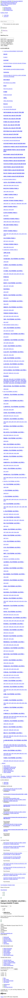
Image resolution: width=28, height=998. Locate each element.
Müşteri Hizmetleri (7, 948)
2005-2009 (5, 348)
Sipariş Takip (4, 3)
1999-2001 (11, 361)
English (9, 9)
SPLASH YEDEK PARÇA (10, 225)
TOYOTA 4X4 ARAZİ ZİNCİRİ (12, 137)
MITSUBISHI (7, 66)
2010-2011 (11, 415)
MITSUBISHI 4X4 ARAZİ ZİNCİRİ (13, 112)
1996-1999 (11, 620)
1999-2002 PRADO (9, 746)
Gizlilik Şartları (6, 964)
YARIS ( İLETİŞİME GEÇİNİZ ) (12, 758)
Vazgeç (5, 45)
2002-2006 (16, 453)
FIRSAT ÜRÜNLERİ (8, 771)
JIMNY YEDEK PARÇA (10, 206)
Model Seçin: (4, 41)
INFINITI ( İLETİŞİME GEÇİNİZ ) (13, 580)
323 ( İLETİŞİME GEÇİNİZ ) (11, 503)
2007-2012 (21, 273)
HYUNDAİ (6, 79)
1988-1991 (5, 355)
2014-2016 (5, 336)
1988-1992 (5, 716)
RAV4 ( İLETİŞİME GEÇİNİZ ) (12, 750)
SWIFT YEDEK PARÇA (10, 231)
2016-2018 (11, 191)
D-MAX (5, 57)
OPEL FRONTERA (8, 101)
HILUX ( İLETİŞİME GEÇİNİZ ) (12, 733)
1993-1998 (11, 716)
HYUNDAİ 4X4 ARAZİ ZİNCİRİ (12, 131)
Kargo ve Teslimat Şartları (9, 962)
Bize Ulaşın (6, 979)
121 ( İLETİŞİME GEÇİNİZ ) (11, 484)
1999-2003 (11, 273)
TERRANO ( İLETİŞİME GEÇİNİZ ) (14, 666)
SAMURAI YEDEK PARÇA (11, 218)
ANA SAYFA (6, 765)
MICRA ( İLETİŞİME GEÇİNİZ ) (13, 598)
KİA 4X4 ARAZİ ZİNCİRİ (10, 134)
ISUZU (5, 54)
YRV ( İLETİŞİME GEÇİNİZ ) (12, 319)
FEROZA (6, 277)
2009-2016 (16, 367)
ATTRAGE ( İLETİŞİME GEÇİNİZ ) (14, 333)
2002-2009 (5, 465)
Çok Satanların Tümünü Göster (8, 885)
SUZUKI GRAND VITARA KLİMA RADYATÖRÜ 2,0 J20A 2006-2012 (12, 857)
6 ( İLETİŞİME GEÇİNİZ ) (11, 511)
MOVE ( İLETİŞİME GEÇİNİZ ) (12, 295)
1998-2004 (11, 197)
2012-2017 (16, 415)
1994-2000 (5, 753)
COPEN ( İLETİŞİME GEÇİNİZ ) (13, 265)
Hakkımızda (9, 3)
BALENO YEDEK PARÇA (11, 188)
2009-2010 (11, 477)
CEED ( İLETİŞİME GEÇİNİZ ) (12, 412)
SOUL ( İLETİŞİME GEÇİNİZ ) (12, 468)
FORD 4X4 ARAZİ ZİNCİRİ (11, 122)
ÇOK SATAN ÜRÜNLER (9, 767)
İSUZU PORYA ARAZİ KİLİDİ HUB (13, 173)
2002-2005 (16, 736)
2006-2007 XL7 (7, 203)
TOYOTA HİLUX (7, 75)
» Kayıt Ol (5, 16)
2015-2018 (21, 361)
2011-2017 (5, 589)
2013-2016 (11, 241)
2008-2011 (11, 435)
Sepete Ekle (6, 810)
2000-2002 (5, 595)
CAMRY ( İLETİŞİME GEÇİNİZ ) (13, 700)
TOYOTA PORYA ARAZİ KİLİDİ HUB (14, 164)
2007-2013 (5, 241)
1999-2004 (5, 389)
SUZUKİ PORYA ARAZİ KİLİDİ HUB (14, 143)
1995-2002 (16, 477)
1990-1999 (5, 273)
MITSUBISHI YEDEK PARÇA (10, 324)
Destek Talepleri (7, 949)
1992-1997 (16, 520)
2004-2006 (11, 185)
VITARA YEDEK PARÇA (10, 244)
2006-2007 (5, 608)
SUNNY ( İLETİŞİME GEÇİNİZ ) (13, 660)
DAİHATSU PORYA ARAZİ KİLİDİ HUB (15, 146)
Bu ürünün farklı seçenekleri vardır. (11, 798)
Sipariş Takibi (6, 951)
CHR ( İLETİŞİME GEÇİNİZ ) (12, 694)
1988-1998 (5, 247)
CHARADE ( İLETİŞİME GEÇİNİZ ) (14, 258)
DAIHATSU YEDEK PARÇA (10, 249)
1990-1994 (5, 663)
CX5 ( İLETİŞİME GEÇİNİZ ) (12, 547)
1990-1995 (11, 506)
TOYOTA (6, 72)
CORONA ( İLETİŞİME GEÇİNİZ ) (13, 721)
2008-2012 (11, 373)
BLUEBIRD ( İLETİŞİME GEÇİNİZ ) (14, 574)
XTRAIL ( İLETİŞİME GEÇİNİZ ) (13, 672)
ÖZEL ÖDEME (7, 772)
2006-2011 (16, 447)
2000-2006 (5, 565)
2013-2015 (16, 614)
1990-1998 (5, 361)
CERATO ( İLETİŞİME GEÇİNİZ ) (13, 419)
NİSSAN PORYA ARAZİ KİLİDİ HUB (14, 157)
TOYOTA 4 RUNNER (8, 76)
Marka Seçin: (4, 39)
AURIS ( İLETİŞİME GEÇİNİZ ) (12, 680)
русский (11, 10)
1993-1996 (5, 669)
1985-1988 (5, 520)
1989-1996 (5, 233)
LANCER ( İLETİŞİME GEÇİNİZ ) (13, 364)
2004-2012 (5, 209)
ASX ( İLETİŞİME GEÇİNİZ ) (12, 327)
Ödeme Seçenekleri (7, 941)
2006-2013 (5, 632)
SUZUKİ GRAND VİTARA (19, 63)
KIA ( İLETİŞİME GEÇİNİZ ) (10, 391)
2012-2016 (21, 233)
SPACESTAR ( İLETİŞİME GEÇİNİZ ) (14, 386)
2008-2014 (5, 493)
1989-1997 (5, 639)
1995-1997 (16, 506)
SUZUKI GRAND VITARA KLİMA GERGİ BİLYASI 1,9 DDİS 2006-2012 (14, 878)
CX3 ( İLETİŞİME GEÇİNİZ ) (12, 541)
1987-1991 (5, 526)
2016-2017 (5, 697)
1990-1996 (5, 487)
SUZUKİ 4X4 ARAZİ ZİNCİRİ (12, 115)
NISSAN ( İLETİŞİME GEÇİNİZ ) (11, 559)
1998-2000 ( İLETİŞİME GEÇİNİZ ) (12, 380)
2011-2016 (5, 330)
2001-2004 (16, 703)
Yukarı (2, 996)
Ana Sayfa (3, 776)
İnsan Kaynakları (7, 939)
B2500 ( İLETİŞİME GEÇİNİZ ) (12, 529)
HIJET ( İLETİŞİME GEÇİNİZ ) (12, 283)
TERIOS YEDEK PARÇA (10, 313)
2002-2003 (5, 215)
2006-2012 (13, 203)
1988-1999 (5, 279)
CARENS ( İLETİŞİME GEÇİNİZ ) (13, 400)
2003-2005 (24, 203)
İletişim (14, 3)
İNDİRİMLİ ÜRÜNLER (9, 768)
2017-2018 (11, 330)
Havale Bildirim (7, 952)
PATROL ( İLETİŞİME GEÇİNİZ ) (13, 623)
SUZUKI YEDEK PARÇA (9, 179)
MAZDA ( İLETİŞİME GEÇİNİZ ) (11, 481)
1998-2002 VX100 (16, 744)
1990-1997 (5, 197)
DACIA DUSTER (7, 107)
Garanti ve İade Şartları (8, 961)
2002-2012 (5, 267)
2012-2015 (5, 550)
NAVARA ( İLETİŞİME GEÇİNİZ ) (13, 630)
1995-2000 (11, 595)
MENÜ (3, 763)
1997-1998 (5, 453)
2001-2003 (11, 532)
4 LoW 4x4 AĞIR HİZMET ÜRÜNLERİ (13, 51)
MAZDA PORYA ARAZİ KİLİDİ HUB (14, 160)
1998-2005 (5, 310)
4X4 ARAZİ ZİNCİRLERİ (9, 109)
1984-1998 (5, 304)
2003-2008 (16, 645)
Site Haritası (6, 943)
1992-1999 (5, 577)
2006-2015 (16, 361)
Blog (4, 978)
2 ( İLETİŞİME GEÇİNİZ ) (11, 490)
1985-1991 (5, 379)
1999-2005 (5, 760)
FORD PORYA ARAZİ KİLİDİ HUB (13, 170)
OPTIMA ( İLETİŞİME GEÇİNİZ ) (13, 426)
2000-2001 (5, 441)
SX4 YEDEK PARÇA (9, 238)
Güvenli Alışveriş (7, 960)
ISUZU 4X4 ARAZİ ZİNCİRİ (11, 125)
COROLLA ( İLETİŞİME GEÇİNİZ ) (14, 713)
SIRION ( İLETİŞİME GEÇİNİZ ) (13, 307)
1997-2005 (11, 286)
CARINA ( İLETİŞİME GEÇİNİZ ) (13, 707)
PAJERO (6, 376)
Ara (2, 45)
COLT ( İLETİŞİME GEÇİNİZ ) (12, 346)
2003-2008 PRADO (19, 746)
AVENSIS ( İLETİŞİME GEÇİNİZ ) (13, 686)
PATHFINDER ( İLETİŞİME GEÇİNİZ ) (15, 617)
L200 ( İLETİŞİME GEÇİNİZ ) (12, 358)
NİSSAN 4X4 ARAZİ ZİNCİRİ (12, 118)
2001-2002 (5, 447)
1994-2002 (5, 298)
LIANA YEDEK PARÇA (10, 212)
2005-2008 (5, 477)
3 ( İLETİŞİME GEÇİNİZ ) (11, 496)
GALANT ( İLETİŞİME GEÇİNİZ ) (13, 352)
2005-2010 (11, 760)
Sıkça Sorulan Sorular (8, 955)
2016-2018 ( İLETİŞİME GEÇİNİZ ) (17, 383)
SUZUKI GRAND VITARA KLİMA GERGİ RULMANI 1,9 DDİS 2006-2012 (14, 847)
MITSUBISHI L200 (8, 69)
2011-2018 (5, 471)
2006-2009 (5, 292)
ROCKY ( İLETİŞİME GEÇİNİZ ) (13, 301)
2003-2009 (16, 689)
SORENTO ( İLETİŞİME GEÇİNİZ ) (14, 462)
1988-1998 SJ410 (7, 221)
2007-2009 (16, 421)
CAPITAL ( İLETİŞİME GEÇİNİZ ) (13, 394)
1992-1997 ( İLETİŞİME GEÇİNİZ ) (17, 379)
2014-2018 (11, 632)
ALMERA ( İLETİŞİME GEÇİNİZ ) (13, 562)
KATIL (16, 969)
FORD (5, 92)
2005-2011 (16, 233)
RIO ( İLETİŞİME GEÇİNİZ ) (12, 444)
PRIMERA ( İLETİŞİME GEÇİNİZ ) (13, 642)
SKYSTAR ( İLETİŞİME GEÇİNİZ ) (13, 654)
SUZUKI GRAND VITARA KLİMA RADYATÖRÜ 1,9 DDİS (15, 794)
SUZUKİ (5, 60)
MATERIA (6, 289)
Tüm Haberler (4, 889)
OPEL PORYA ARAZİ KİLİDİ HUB (13, 176)
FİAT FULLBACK (7, 88)
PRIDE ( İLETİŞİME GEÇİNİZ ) (12, 438)
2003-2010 (16, 601)
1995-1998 (5, 191)
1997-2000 (5, 316)
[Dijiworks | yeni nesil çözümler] (3, 994)
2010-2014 (21, 689)
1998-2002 (18, 203)
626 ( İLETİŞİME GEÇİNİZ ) (11, 517)
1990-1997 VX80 (7, 744)
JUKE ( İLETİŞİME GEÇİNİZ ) (12, 586)
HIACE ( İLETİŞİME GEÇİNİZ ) (12, 727)
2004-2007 (5, 373)
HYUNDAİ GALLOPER (9, 82)
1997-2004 (11, 233)
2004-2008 (11, 367)
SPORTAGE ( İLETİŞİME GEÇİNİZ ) (14, 474)
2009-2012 (11, 348)
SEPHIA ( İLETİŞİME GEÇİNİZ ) (13, 450)
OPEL (5, 98)
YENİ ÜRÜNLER (7, 769)
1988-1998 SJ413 (16, 221)
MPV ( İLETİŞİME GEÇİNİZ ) (12, 553)
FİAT (4, 85)
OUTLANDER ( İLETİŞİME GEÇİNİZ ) (14, 370)
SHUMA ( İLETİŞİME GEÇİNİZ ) (13, 456)
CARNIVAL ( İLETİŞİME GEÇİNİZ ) (14, 406)
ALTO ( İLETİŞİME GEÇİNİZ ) (12, 182)
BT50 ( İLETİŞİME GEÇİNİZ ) (12, 535)
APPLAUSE (6, 252)
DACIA (5, 104)
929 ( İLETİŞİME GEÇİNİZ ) (11, 523)
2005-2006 (11, 421)
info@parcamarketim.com (6, 933)
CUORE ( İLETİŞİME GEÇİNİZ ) (13, 271)
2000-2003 (5, 409)
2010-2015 (16, 760)
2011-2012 (11, 683)
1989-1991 (11, 520)
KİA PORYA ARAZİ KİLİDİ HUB (13, 154)
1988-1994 (5, 185)
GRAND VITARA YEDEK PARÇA (13, 200)
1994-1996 (11, 663)
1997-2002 (11, 639)
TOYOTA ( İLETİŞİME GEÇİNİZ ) (11, 677)
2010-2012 (16, 185)
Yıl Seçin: (3, 42)
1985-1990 (5, 506)
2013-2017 (13, 717)
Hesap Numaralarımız (8, 965)
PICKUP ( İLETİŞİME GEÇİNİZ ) (13, 636)
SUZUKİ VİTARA (7, 63)
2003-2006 (16, 273)
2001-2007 (5, 322)
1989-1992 (5, 571)
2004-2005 (5, 421)
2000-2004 (11, 342)
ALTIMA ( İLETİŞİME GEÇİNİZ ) (13, 568)
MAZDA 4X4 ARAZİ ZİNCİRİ (12, 128)
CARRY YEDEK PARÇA (10, 194)
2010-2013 (5, 227)
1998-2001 (21, 520)
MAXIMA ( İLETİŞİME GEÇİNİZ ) (13, 592)
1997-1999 (5, 645)
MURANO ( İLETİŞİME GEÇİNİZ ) (13, 605)
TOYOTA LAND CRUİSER (19, 75)
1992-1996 (11, 355)
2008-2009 (5, 415)
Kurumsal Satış (6, 938)
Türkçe (6, 5)
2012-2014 (5, 429)
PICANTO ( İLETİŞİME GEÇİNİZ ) (13, 432)
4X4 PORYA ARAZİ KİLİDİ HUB (11, 140)
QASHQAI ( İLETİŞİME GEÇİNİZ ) (13, 648)
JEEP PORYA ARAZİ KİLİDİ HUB (13, 167)
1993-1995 (5, 620)
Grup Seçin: (3, 44)
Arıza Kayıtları (6, 953)
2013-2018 (16, 514)
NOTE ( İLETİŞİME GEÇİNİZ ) (12, 611)
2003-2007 (5, 514)
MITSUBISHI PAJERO (18, 69)
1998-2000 (5, 261)
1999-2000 (16, 716)
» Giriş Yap (6, 15)
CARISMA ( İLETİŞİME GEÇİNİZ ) (13, 340)
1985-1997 (5, 286)
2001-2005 (11, 316)
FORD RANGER (7, 94)
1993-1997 (5, 601)
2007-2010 (5, 683)
